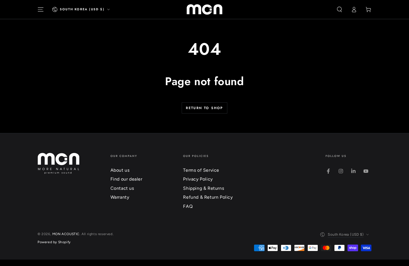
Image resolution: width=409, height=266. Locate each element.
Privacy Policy (198, 179)
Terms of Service (201, 170)
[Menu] (40, 9)
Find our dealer (126, 179)
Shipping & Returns (203, 188)
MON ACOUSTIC (66, 234)
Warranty (119, 197)
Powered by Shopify (54, 242)
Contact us (122, 188)
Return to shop (204, 107)
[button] (339, 9)
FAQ (188, 206)
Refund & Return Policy (208, 197)
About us (120, 170)
